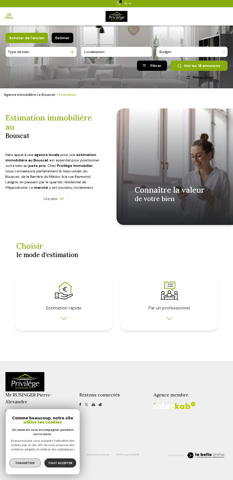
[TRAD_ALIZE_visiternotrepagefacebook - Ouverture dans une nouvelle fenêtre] (80, 404)
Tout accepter (60, 463)
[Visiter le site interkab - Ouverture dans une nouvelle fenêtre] (175, 405)
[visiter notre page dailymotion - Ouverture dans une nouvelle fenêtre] (100, 404)
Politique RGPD (127, 455)
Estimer (62, 38)
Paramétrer (25, 463)
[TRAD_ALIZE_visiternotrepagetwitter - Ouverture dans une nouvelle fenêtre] (86, 404)
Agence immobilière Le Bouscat (30, 94)
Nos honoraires (98, 455)
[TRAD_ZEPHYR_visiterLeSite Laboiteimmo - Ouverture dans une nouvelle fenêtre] (206, 455)
